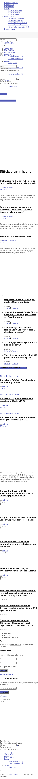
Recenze (7, 55)
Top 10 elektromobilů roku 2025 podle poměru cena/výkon (20, 356)
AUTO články (9, 50)
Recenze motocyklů (15, 59)
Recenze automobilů (15, 57)
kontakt (7, 635)
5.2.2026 (3, 218)
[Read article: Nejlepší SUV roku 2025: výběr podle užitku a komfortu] (21, 296)
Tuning (6, 61)
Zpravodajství (9, 43)
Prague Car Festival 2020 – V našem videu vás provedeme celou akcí (18, 518)
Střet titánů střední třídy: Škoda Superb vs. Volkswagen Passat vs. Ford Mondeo (21, 314)
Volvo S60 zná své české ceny (15, 236)
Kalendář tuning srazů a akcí (18, 27)
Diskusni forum (9, 29)
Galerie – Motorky (15, 13)
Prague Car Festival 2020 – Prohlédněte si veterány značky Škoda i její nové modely (16, 493)
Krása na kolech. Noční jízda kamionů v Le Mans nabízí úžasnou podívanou (18, 544)
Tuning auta (12, 86)
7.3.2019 (3, 242)
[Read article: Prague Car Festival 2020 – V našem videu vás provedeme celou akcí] (19, 512)
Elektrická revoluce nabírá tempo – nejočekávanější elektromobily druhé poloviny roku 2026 (18, 593)
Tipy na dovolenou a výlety (9, 376)
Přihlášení (3, 696)
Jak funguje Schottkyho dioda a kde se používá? (20, 343)
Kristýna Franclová (9, 240)
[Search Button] (18, 79)
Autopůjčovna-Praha (11, 637)
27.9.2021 (3, 426)
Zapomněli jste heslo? (8, 674)
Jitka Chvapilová (8, 187)
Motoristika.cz (15, 645)
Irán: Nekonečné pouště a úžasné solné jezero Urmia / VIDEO (17, 418)
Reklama (7, 633)
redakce (5, 387)
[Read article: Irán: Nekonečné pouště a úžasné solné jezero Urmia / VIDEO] (19, 410)
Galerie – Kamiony (15, 11)
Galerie (7, 9)
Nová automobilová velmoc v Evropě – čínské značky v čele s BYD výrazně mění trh (18, 608)
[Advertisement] (19, 110)
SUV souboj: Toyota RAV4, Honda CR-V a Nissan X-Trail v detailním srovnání (19, 329)
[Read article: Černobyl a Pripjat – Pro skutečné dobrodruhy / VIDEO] (19, 373)
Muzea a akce (9, 17)
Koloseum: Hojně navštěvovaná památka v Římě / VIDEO (16, 400)
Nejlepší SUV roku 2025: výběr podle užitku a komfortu (19, 301)
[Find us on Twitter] (1, 53)
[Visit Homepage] (16, 37)
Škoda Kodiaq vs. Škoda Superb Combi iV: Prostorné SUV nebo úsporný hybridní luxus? (16, 209)
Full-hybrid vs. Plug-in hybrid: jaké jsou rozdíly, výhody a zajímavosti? (18, 182)
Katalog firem (9, 7)
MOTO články (9, 52)
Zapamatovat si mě (9, 667)
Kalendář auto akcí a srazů (17, 23)
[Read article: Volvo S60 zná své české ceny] (19, 232)
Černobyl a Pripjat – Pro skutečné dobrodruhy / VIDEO (17, 381)
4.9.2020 (3, 502)
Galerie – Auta (13, 15)
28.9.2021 (3, 389)
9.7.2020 (3, 553)
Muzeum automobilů (16, 18)
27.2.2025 (3, 189)
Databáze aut (9, 5)
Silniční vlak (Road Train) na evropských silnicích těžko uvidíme (18, 569)
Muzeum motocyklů (15, 21)
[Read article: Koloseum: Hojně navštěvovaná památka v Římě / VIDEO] (19, 392)
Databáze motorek (11, 3)
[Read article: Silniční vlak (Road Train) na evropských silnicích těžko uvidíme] (19, 563)
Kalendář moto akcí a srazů (18, 25)
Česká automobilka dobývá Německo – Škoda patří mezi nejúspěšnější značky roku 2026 (16, 623)
